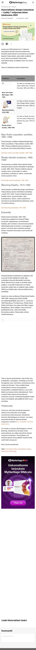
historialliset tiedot (11, 449)
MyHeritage (12, 451)
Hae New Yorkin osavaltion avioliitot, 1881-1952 (16, 153)
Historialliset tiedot (8, 6)
